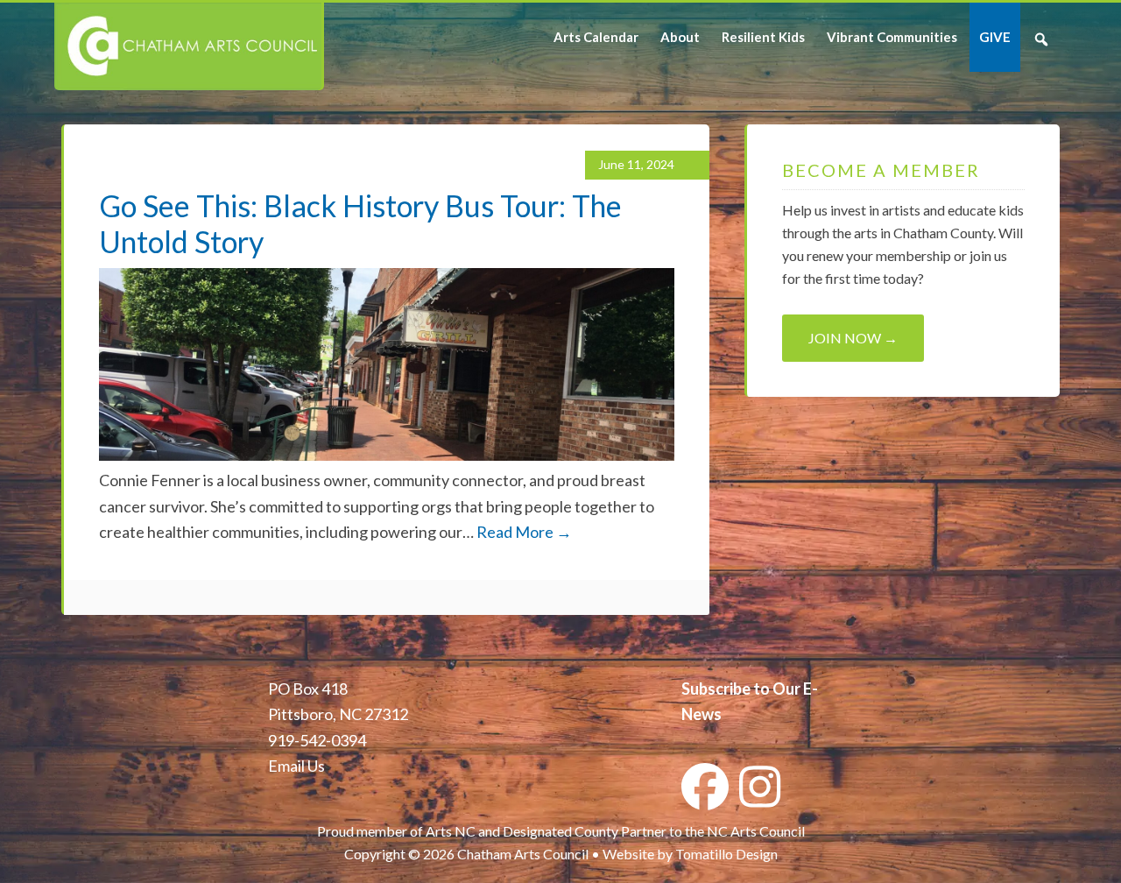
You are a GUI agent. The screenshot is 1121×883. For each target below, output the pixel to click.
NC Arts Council (756, 831)
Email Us (296, 765)
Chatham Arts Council (187, 46)
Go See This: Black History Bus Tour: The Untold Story (360, 223)
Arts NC (451, 831)
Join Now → (853, 337)
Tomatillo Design (726, 853)
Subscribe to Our (740, 688)
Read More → (524, 531)
